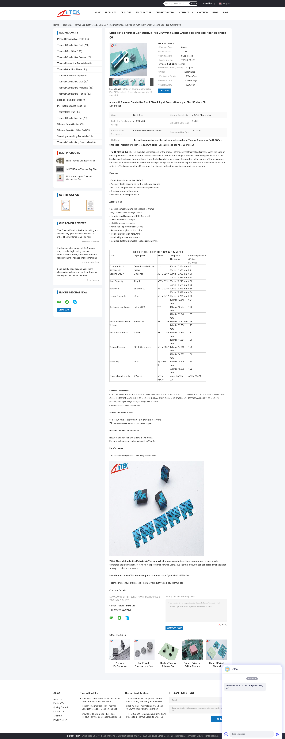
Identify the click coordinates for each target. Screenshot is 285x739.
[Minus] (277, 669)
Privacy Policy (60, 720)
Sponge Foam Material (69, 99)
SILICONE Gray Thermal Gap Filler (81, 169)
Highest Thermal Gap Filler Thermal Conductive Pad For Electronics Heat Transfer (99, 708)
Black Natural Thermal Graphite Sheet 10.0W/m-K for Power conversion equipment (144, 708)
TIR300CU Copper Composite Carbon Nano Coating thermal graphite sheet (144, 700)
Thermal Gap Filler (66, 51)
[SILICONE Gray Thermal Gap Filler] (60, 169)
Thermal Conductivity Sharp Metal (75, 142)
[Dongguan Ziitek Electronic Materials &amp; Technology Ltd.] (69, 13)
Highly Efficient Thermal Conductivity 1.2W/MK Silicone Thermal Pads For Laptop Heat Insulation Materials (216, 665)
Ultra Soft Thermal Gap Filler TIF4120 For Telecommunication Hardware (101, 700)
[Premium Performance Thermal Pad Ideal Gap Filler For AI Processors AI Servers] (119, 650)
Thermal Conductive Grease (71, 57)
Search (194, 4)
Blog (225, 12)
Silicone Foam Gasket (68, 124)
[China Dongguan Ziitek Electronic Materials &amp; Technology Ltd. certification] (65, 205)
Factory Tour (143, 12)
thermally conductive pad (154, 583)
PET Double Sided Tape (69, 106)
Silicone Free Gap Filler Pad (71, 130)
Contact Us (186, 12)
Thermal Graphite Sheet (69, 69)
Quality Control (165, 12)
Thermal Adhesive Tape (69, 75)
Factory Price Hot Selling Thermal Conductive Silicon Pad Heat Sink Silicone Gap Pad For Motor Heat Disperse (192, 665)
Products (110, 12)
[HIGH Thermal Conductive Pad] (60, 160)
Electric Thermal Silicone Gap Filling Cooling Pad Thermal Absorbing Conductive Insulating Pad (168, 665)
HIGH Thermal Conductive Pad (80, 161)
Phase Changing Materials (70, 39)
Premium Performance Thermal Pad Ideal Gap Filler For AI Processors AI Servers (120, 665)
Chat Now (208, 3)
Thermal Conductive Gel (69, 118)
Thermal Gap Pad (66, 112)
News (215, 12)
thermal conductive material (127, 583)
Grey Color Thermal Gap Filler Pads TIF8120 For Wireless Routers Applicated (101, 715)
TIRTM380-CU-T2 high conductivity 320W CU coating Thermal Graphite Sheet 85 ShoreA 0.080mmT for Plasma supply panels (146, 716)
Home (97, 12)
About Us (126, 12)
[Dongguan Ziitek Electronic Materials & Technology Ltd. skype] (76, 302)
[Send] (277, 734)
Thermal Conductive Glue (70, 81)
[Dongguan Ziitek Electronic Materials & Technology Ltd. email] (61, 302)
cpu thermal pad (175, 583)
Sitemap (57, 716)
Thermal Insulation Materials (72, 63)
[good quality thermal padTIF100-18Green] (126, 60)
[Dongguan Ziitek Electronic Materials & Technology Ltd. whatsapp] (68, 302)
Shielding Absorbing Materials (72, 136)
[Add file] (226, 734)
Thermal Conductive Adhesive (72, 87)
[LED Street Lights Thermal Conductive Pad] (60, 177)
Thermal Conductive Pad (85, 25)
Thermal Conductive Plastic (71, 93)
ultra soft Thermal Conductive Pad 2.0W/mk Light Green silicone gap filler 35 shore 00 (130, 92)
